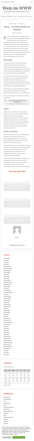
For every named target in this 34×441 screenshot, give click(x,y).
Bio (5, 401)
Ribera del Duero (8, 411)
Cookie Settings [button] (7, 437)
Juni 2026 (6, 262)
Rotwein (6, 413)
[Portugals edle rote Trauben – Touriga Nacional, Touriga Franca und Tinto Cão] (17, 183)
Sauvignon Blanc (8, 417)
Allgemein (7, 397)
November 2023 (8, 282)
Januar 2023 (7, 290)
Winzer (6, 423)
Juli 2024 (6, 274)
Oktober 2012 (7, 348)
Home (3, 16)
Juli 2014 (6, 326)
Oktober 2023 (7, 284)
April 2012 (6, 354)
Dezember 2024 (8, 268)
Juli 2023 (6, 288)
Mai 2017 (6, 308)
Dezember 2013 (8, 340)
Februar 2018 (7, 306)
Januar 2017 (7, 310)
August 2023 (7, 286)
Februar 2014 (7, 336)
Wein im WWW (17, 8)
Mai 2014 (6, 330)
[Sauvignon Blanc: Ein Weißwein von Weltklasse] (17, 199)
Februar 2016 (7, 318)
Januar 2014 (7, 338)
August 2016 (7, 312)
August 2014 (7, 324)
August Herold (16, 245)
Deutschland (7, 403)
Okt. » (8, 385)
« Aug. (5, 385)
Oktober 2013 (7, 344)
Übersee (6, 421)
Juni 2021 (6, 294)
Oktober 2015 (7, 320)
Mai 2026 (6, 264)
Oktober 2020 (7, 296)
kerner (23, 245)
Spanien (6, 419)
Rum (5, 415)
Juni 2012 (6, 352)
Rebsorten (9, 16)
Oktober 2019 (7, 298)
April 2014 (6, 332)
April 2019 (6, 302)
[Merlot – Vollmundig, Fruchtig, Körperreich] (17, 216)
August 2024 (7, 272)
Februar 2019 (7, 304)
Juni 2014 (6, 328)
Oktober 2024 (7, 270)
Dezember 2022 (8, 292)
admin (15, 23)
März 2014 (6, 334)
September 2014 (8, 322)
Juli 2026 (6, 260)
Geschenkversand (9, 407)
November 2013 (8, 342)
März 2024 (6, 278)
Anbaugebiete (7, 399)
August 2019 (7, 300)
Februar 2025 (7, 266)
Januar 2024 (7, 280)
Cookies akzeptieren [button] (19, 437)
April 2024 (6, 276)
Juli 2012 (6, 350)
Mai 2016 (6, 316)
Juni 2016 (6, 314)
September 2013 (8, 346)
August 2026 (7, 258)
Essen (5, 405)
